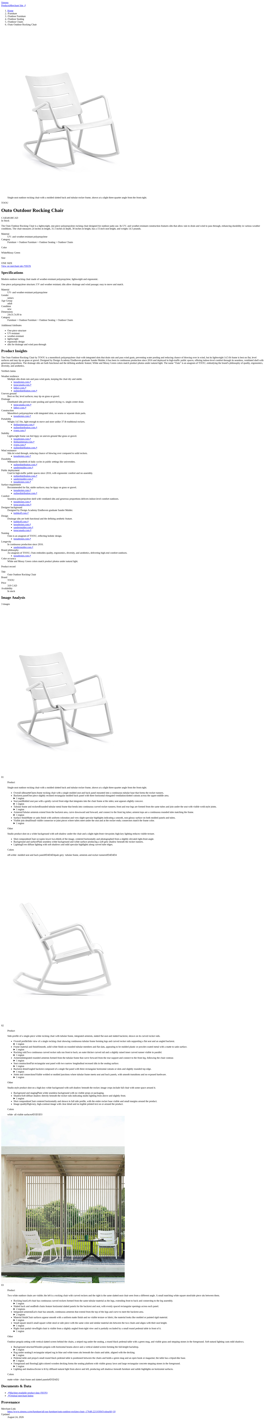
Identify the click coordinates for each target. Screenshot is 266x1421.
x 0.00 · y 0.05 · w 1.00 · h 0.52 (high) (32, 1349)
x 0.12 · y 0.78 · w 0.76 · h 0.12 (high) (32, 1098)
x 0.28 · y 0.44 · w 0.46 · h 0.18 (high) (32, 804)
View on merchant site (13, 266)
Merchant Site (18, 5)
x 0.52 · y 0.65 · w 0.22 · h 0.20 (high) (32, 1360)
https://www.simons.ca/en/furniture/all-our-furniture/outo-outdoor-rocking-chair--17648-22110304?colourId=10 (61, 1411)
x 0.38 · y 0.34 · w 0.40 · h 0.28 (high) (32, 815)
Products (5, 5)
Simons (4, 2)
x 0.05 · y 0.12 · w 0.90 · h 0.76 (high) (32, 1044)
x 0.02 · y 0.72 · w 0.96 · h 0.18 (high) (32, 1355)
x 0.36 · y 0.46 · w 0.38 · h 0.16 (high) (32, 1066)
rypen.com (20, 430)
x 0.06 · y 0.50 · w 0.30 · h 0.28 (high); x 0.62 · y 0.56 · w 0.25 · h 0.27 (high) (52, 1309)
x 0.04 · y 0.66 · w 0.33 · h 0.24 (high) (32, 1303)
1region (20, 798)
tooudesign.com (22, 382)
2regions (20, 1309)
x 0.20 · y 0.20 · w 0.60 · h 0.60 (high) (32, 1049)
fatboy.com (20, 387)
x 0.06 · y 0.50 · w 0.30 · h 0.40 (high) (32, 1320)
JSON (28, 266)
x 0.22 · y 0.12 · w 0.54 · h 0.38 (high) (32, 798)
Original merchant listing (20, 1395)
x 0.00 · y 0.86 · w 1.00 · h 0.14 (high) (32, 1366)
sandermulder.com (23, 467)
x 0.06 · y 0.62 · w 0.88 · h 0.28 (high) (32, 1055)
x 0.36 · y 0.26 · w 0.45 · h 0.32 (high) (32, 1060)
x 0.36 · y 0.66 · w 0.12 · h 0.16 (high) (32, 1325)
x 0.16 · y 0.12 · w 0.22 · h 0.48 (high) (32, 1071)
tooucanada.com (22, 385)
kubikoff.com (21, 513)
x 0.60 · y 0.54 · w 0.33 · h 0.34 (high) (32, 1331)
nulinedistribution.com (25, 390)
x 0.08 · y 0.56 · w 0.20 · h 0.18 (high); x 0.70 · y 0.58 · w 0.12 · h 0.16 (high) (52, 1314)
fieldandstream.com (24, 424)
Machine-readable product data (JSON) (27, 1392)
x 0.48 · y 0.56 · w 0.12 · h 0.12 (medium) (34, 823)
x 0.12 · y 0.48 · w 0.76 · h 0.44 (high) (32, 809)
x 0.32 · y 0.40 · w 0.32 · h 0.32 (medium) (34, 1077)
